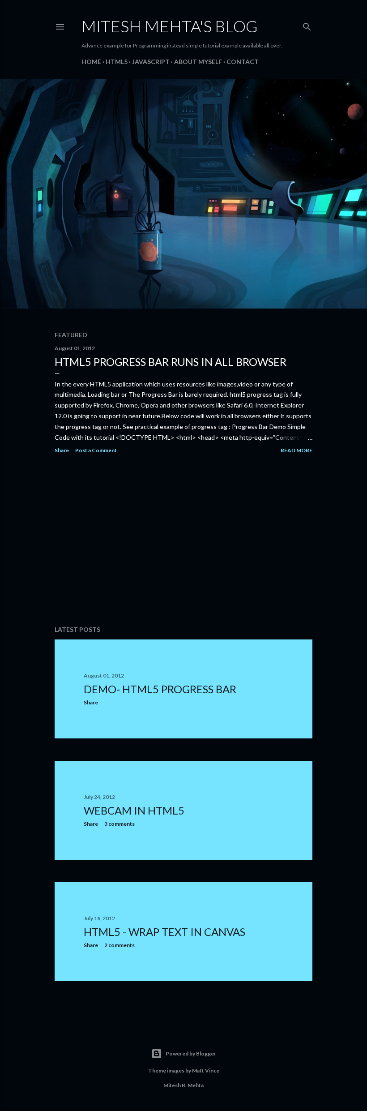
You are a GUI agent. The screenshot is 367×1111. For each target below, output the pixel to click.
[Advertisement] (183, 540)
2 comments (119, 945)
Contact (242, 61)
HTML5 (117, 61)
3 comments (119, 823)
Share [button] (62, 450)
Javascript (151, 61)
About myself (198, 61)
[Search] (307, 25)
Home (91, 61)
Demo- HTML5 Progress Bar (160, 688)
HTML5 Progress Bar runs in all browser (170, 361)
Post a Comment (96, 450)
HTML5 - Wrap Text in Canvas (164, 931)
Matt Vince (205, 1070)
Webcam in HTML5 (134, 810)
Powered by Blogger (191, 1053)
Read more (296, 450)
